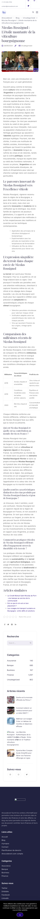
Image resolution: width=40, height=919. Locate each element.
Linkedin (5, 898)
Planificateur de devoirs (11, 850)
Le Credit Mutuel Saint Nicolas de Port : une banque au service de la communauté (21, 598)
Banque (10, 665)
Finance (10, 675)
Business (11, 670)
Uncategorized (26, 45)
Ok (20, 915)
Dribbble (5, 891)
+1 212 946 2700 (7, 2)
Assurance (11, 661)
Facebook (6, 895)
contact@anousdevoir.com (10, 6)
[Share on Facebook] (4, 624)
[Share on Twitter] (8, 624)
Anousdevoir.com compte (12, 854)
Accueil (5, 837)
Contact (5, 847)
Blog (3, 840)
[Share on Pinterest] (12, 624)
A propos (5, 843)
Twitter (4, 888)
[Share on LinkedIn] (15, 624)
